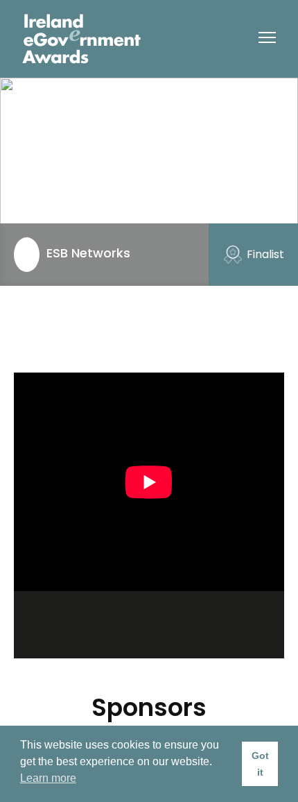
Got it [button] (260, 764)
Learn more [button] (48, 778)
